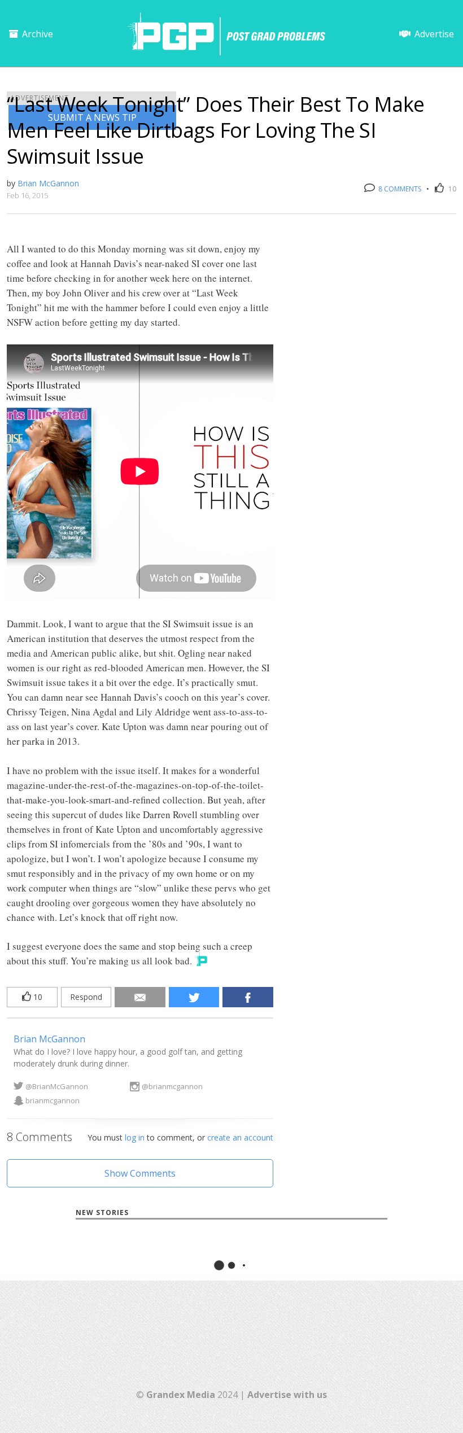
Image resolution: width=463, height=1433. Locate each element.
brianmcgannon (52, 1100)
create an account (240, 1137)
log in (135, 1137)
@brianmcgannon (172, 1086)
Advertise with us (287, 1394)
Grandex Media (180, 1394)
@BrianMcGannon (56, 1086)
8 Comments (399, 189)
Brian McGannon (48, 183)
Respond (86, 996)
